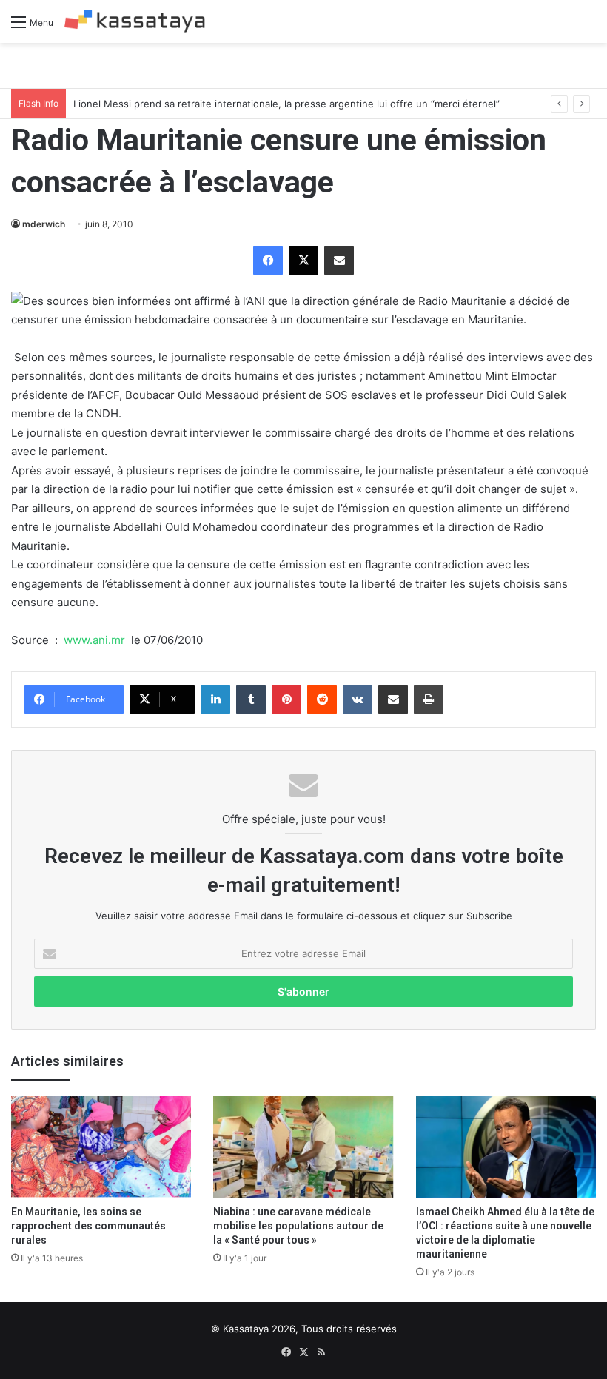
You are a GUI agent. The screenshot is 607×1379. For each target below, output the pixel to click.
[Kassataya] (134, 21)
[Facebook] (268, 260)
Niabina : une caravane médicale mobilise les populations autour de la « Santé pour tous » (298, 1226)
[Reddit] (322, 699)
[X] (303, 260)
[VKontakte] (357, 699)
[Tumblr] (251, 699)
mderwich (43, 223)
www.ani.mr (94, 640)
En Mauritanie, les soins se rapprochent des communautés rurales (88, 1226)
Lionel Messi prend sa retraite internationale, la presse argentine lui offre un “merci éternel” (286, 104)
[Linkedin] (215, 699)
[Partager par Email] (339, 260)
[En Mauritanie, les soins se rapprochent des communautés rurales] (101, 1147)
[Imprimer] (428, 699)
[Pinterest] (286, 699)
